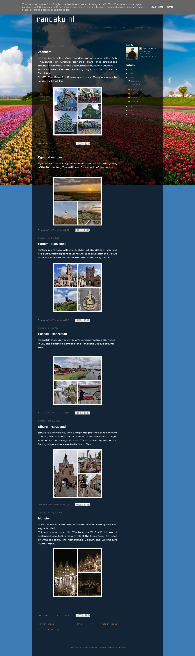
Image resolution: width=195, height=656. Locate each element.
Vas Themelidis (149, 48)
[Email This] (77, 143)
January (135, 101)
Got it (170, 7)
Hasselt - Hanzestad (52, 333)
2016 (131, 114)
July (133, 93)
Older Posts (109, 623)
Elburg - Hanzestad (52, 426)
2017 (130, 110)
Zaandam (44, 52)
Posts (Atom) (57, 630)
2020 (131, 73)
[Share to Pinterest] (88, 143)
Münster (44, 518)
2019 (131, 77)
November (136, 81)
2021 (131, 69)
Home (78, 623)
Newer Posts (46, 623)
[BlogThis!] (80, 143)
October (135, 89)
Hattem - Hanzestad (52, 243)
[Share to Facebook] (85, 143)
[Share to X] (82, 143)
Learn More (157, 7)
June (133, 97)
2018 (131, 106)
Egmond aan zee (50, 157)
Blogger (122, 647)
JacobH (102, 647)
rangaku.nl (55, 19)
